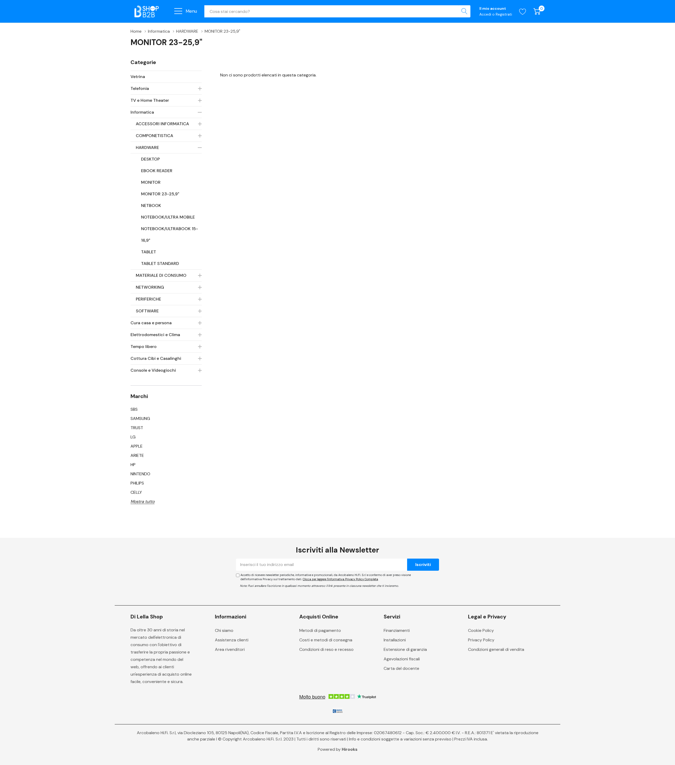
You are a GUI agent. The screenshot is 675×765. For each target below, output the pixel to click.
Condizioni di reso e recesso (326, 649)
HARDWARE (147, 147)
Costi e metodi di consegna (325, 640)
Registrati (504, 14)
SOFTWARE (147, 311)
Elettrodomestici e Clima (155, 334)
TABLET (148, 252)
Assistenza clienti (231, 640)
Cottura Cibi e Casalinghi (156, 358)
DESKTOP (150, 159)
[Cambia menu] (178, 11)
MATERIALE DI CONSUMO (161, 275)
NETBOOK (151, 205)
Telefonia (140, 88)
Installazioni (395, 640)
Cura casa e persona (151, 323)
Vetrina (138, 76)
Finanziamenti (397, 630)
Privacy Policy (481, 640)
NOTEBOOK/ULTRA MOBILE (168, 217)
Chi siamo (224, 630)
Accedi (485, 14)
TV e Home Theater (150, 100)
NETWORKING (150, 287)
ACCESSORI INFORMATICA (162, 124)
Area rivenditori (230, 649)
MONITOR (151, 182)
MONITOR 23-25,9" (160, 194)
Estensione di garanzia (405, 649)
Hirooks (350, 749)
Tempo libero (144, 346)
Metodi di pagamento (320, 630)
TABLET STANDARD (160, 263)
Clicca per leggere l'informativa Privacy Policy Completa (340, 579)
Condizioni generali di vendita (496, 649)
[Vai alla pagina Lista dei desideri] (522, 11)
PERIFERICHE (148, 299)
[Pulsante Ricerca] (464, 11)
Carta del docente (401, 668)
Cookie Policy (481, 630)
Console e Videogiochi (153, 370)
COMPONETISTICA (154, 135)
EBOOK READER (156, 170)
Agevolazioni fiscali (402, 659)
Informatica (142, 112)
